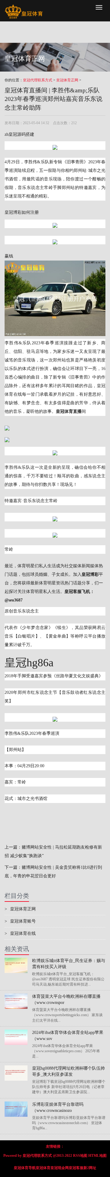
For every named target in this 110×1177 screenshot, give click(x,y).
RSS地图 (80, 1155)
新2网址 (89, 1168)
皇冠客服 (76, 1168)
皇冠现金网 (59, 1168)
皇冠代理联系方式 (37, 80)
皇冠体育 (43, 1168)
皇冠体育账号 (20, 921)
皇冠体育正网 (67, 80)
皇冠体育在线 (20, 933)
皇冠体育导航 (25, 1168)
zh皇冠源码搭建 (19, 134)
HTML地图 (97, 1155)
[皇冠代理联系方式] (23, 7)
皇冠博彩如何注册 (22, 212)
